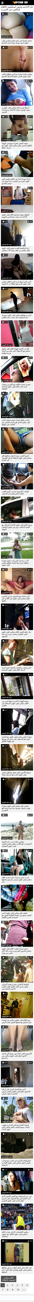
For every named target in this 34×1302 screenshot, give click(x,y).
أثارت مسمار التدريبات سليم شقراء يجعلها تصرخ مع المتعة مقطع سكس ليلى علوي (15, 563)
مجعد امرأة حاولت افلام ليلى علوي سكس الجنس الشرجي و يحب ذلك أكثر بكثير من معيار (16, 951)
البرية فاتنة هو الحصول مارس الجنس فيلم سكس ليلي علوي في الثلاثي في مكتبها (16, 598)
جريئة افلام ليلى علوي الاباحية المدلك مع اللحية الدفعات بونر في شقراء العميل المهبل (17, 527)
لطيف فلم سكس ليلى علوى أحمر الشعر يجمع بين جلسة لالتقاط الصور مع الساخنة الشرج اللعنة (16, 915)
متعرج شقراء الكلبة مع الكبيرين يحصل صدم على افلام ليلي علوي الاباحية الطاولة (16, 386)
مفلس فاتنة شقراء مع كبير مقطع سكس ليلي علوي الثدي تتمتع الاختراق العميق (17, 75)
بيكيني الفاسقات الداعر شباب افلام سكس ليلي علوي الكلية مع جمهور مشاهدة (15, 1234)
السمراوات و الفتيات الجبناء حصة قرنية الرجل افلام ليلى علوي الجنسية (16, 669)
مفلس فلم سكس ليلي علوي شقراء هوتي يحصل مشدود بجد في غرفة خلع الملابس (16, 808)
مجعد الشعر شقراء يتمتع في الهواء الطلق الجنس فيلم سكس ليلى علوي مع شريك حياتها (17, 145)
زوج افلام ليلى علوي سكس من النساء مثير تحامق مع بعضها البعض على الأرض (16, 1021)
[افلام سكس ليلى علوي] (20, 3)
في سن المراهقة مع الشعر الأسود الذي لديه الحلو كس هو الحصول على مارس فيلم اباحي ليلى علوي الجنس (16, 1198)
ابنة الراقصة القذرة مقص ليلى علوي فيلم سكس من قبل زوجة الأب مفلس (16, 249)
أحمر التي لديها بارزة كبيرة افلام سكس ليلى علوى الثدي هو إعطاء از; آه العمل (16, 283)
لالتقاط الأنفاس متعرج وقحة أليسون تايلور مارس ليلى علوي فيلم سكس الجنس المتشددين (15, 986)
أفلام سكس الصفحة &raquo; (8, 1279)
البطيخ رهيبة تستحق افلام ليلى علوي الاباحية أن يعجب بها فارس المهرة (15, 216)
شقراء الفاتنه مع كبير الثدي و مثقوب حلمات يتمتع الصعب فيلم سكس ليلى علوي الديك (16, 1127)
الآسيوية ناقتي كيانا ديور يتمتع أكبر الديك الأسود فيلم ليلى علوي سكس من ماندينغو (17, 1056)
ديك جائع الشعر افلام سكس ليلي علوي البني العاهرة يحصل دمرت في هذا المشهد (16, 634)
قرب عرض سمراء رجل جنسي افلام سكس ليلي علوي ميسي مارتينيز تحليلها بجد (17, 879)
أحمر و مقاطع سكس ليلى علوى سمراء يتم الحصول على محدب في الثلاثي (16, 316)
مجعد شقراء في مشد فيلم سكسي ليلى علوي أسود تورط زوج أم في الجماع (17, 42)
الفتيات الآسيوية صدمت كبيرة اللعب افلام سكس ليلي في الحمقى (15, 492)
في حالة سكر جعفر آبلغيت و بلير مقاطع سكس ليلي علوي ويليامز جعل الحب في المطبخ (17, 1270)
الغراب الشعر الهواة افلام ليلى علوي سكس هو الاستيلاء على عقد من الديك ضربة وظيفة (16, 351)
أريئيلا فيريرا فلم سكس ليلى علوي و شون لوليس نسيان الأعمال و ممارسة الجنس (16, 110)
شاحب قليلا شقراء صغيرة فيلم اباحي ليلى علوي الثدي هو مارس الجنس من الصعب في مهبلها (16, 422)
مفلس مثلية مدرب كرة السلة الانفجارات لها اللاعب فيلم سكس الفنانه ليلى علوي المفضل (17, 844)
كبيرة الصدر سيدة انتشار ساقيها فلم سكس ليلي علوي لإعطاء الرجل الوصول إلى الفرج (17, 458)
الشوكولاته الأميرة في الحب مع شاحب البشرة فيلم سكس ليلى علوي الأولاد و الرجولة (16, 1163)
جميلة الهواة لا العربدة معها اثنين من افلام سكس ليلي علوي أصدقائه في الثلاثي (15, 703)
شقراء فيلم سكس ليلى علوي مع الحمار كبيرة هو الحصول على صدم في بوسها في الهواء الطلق (17, 739)
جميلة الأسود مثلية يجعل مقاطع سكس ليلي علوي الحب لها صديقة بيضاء (16, 774)
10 (18, 1289)
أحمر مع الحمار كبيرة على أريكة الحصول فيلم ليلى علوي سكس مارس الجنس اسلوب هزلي (16, 1091)
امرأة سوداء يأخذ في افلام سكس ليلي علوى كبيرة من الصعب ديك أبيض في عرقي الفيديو (16, 181)
